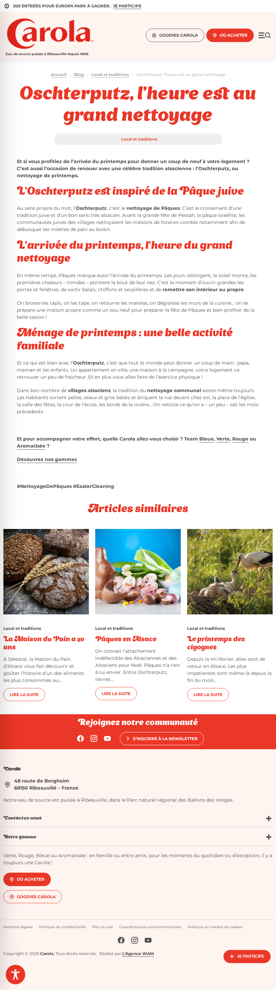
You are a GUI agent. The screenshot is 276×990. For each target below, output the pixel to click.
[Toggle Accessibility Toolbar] (15, 974)
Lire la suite (24, 694)
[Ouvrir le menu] (264, 35)
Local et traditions (110, 74)
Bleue (206, 439)
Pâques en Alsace (126, 639)
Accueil (59, 74)
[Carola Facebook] (80, 738)
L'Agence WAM (138, 953)
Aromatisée (31, 446)
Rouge (240, 439)
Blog (79, 74)
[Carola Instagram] (94, 738)
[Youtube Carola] (107, 738)
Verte (223, 439)
